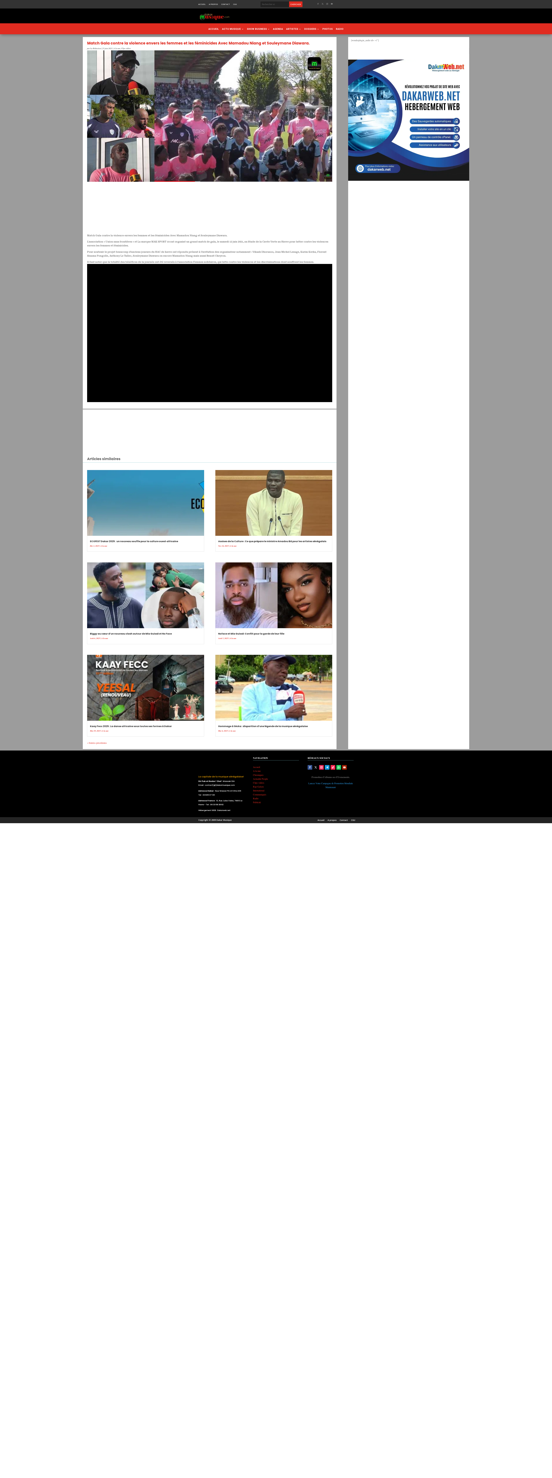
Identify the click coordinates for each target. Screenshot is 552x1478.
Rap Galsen (258, 786)
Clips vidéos (126, 48)
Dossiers (310, 29)
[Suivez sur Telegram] (327, 767)
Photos (327, 29)
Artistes (292, 29)
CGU (235, 4)
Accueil (202, 4)
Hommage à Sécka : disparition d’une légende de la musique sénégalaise (263, 726)
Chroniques (258, 774)
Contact (225, 4)
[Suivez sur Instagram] (327, 4)
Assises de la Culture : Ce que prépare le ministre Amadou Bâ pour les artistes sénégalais (272, 541)
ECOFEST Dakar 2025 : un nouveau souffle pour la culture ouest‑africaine (134, 541)
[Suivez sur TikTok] (333, 767)
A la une (117, 48)
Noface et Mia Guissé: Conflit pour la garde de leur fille (251, 633)
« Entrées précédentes (97, 742)
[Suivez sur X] (322, 4)
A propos (213, 4)
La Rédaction (95, 48)
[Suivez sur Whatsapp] (338, 767)
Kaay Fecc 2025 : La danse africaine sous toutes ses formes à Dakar (131, 726)
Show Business (257, 29)
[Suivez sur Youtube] (332, 4)
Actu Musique (231, 29)
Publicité (257, 802)
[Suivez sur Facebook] (318, 4)
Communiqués (259, 794)
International (258, 790)
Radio (340, 29)
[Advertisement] (291, 15)
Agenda (278, 29)
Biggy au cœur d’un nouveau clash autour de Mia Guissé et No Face (131, 633)
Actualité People (260, 778)
